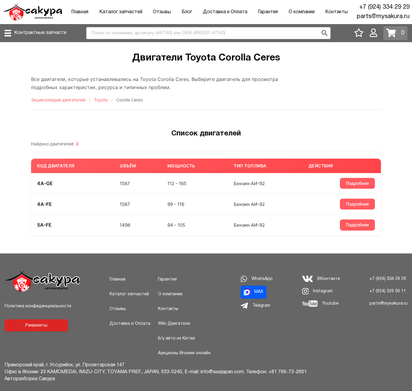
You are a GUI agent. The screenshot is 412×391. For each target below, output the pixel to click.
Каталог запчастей (120, 12)
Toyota (101, 100)
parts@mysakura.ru (383, 16)
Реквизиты (36, 325)
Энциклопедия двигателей (58, 100)
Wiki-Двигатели (174, 324)
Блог (187, 12)
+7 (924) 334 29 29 (384, 7)
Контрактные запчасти (40, 33)
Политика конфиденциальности (38, 306)
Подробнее (357, 183)
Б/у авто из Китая (176, 338)
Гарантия (268, 12)
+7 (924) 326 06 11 (387, 291)
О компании (302, 12)
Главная (79, 12)
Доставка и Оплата (225, 12)
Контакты (336, 12)
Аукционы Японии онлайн (184, 353)
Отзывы (162, 12)
